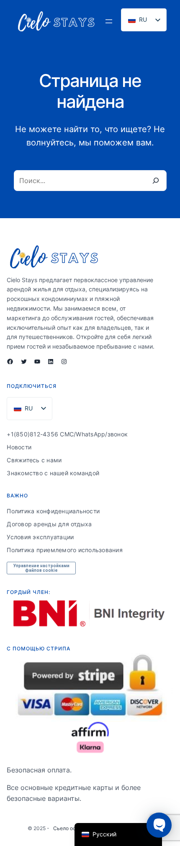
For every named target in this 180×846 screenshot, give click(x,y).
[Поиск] (155, 180)
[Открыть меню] (109, 21)
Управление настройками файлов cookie (41, 568)
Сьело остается (73, 828)
